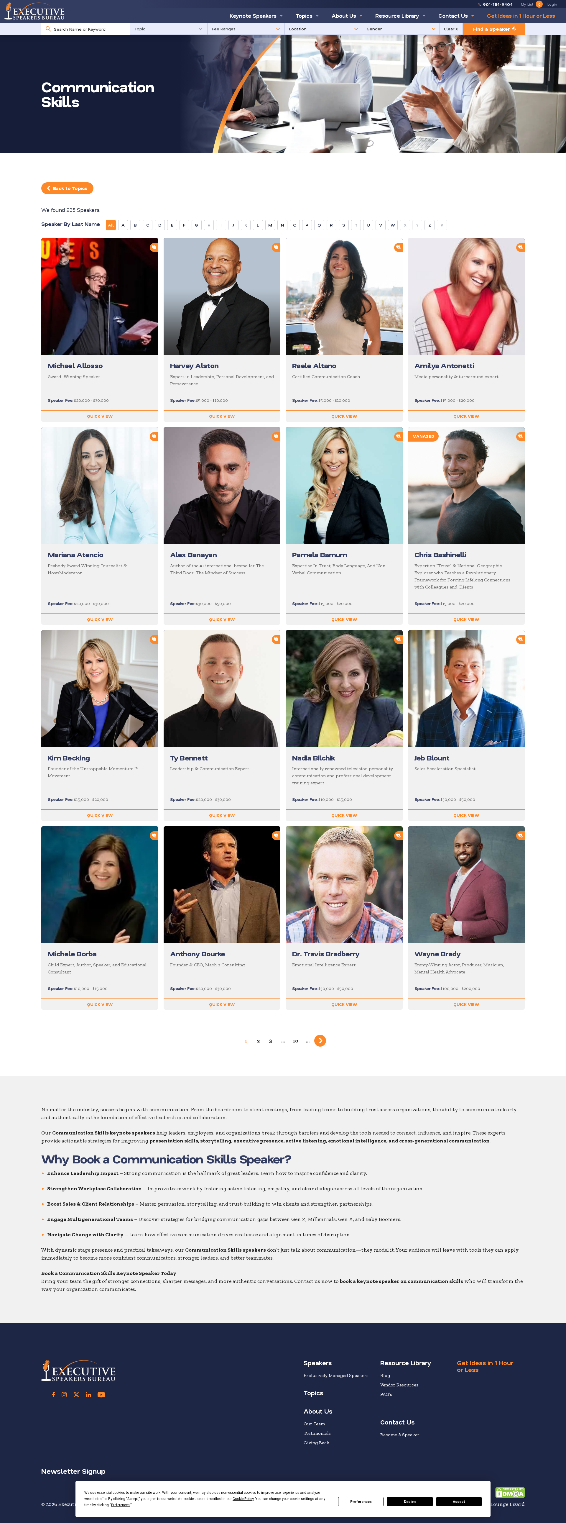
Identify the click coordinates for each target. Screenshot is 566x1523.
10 (295, 1040)
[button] (169, 29)
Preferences (361, 1502)
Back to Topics (70, 188)
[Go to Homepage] (34, 11)
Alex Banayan (193, 554)
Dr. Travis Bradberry (326, 953)
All (111, 225)
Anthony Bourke (197, 953)
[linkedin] (88, 1394)
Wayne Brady (437, 953)
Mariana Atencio (75, 554)
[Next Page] (320, 1041)
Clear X (451, 29)
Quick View (100, 416)
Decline (410, 1502)
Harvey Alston (194, 365)
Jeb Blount (432, 757)
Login (552, 4)
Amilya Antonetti (444, 365)
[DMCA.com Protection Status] (510, 1492)
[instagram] (64, 1394)
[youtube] (101, 1394)
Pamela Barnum (320, 554)
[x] (76, 1394)
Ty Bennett (189, 757)
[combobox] (90, 29)
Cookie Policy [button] (243, 1499)
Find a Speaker (491, 29)
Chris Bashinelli (440, 554)
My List (530, 4)
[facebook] (53, 1394)
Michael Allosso (75, 365)
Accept (459, 1502)
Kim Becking (69, 757)
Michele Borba (72, 953)
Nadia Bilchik (313, 757)
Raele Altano (314, 365)
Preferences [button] (120, 1505)
